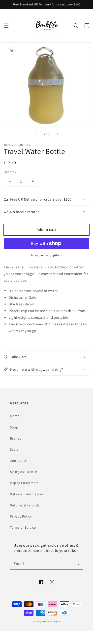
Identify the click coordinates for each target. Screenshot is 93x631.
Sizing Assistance (23, 471)
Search (15, 449)
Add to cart (46, 229)
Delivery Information (26, 494)
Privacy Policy (20, 516)
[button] (6, 25)
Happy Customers (24, 483)
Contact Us (19, 460)
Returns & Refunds (25, 505)
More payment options (46, 255)
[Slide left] (35, 134)
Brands (15, 438)
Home (14, 416)
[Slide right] (57, 134)
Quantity (10, 172)
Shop (14, 427)
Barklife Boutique (50, 621)
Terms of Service (23, 527)
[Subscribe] (77, 563)
